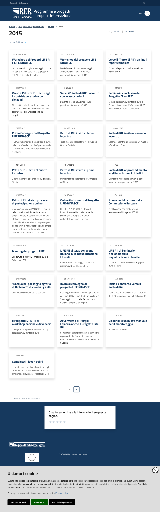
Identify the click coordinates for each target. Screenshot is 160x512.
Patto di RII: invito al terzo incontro (77, 134)
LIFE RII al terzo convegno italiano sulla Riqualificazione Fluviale (79, 254)
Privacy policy (61, 493)
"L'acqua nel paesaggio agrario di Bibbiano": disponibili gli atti (31, 285)
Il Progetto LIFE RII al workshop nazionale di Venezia (31, 322)
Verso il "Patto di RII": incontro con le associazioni (79, 94)
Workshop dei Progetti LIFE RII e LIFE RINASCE (31, 61)
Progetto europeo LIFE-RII (31, 26)
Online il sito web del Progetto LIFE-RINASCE (79, 201)
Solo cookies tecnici (18, 502)
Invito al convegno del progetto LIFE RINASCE (75, 285)
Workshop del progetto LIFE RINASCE (78, 61)
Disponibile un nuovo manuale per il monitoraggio (127, 322)
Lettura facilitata (16, 42)
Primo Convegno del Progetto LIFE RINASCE (31, 134)
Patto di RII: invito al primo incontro (77, 171)
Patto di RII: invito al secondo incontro (127, 134)
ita (144, 3)
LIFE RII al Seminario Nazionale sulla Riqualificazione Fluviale (124, 254)
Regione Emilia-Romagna (19, 3)
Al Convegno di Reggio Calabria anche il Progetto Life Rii (79, 324)
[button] (147, 13)
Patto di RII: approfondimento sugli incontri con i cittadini (127, 171)
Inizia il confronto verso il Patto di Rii (124, 285)
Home (12, 26)
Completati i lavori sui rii (27, 361)
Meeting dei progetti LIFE (28, 251)
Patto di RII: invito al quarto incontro (29, 171)
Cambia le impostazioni (62, 502)
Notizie (51, 26)
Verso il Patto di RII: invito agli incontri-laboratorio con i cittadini (31, 96)
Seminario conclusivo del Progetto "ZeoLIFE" (124, 94)
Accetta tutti (39, 502)
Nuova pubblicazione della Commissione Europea (125, 201)
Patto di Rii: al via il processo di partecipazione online (30, 201)
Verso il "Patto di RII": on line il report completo (127, 61)
